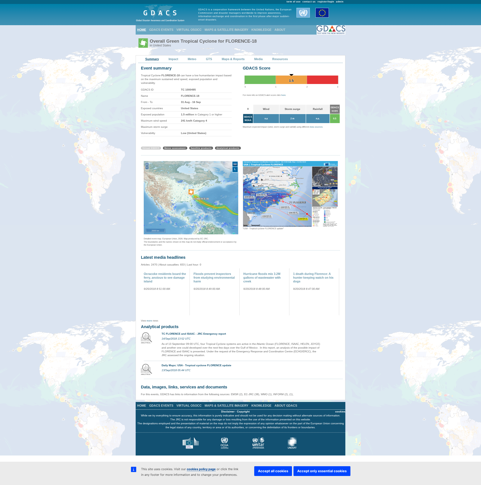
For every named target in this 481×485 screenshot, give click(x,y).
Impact (173, 59)
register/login (326, 1)
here (283, 95)
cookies (340, 411)
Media (258, 59)
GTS (209, 59)
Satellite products (201, 148)
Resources (280, 59)
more (149, 320)
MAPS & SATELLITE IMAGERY (226, 29)
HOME (141, 29)
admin (339, 1)
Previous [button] (240, 195)
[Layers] (235, 164)
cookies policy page (201, 469)
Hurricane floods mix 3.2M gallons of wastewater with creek (262, 277)
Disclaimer (227, 411)
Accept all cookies (273, 471)
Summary (152, 59)
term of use (294, 1)
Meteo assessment (175, 148)
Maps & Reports (233, 59)
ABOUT (280, 29)
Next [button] (341, 195)
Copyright (243, 411)
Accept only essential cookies (322, 471)
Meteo (192, 59)
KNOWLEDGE (261, 29)
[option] (290, 195)
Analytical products (227, 148)
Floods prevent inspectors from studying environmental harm (214, 277)
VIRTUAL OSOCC (189, 29)
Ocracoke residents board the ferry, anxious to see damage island (165, 277)
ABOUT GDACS (286, 405)
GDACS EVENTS (161, 29)
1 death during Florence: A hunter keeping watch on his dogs (313, 277)
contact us (309, 1)
